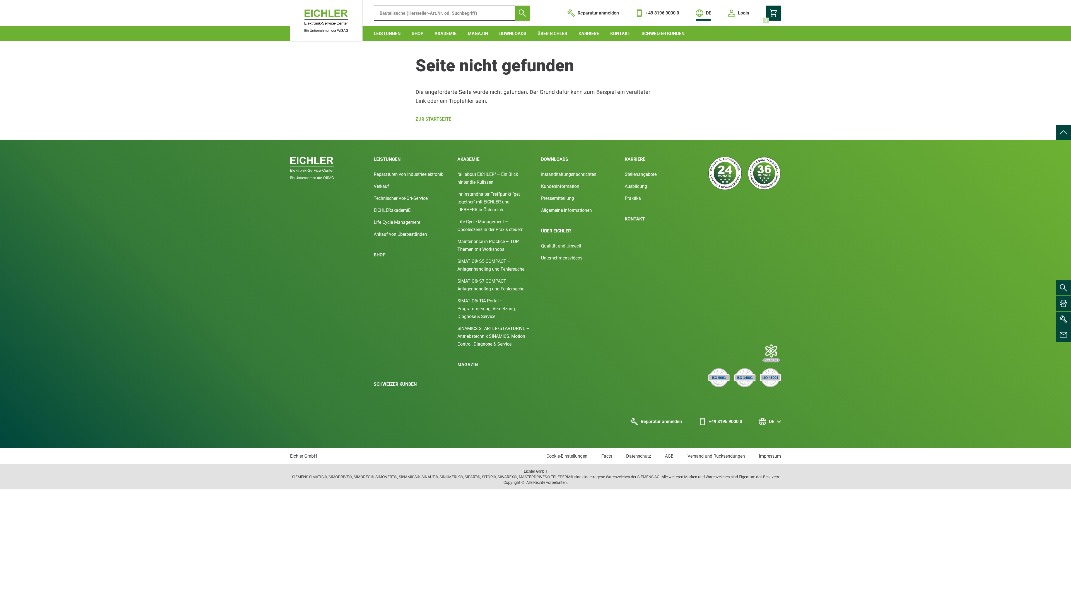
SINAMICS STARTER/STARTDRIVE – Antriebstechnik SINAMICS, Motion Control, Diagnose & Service (493, 336)
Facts (606, 456)
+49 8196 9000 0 (725, 421)
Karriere (588, 33)
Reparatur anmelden (661, 421)
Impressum (770, 456)
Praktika (633, 198)
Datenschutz (638, 456)
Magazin (478, 33)
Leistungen (387, 33)
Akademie (446, 33)
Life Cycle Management (397, 222)
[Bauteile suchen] (522, 13)
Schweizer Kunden (662, 33)
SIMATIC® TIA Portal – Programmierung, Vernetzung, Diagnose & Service (486, 308)
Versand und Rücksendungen (716, 456)
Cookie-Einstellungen (566, 456)
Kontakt (620, 33)
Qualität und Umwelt (561, 246)
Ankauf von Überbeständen (400, 234)
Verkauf (381, 186)
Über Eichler (552, 33)
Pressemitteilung (557, 198)
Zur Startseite (433, 119)
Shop (417, 33)
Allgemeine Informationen (566, 210)
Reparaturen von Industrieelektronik (408, 174)
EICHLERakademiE (392, 210)
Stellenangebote (641, 174)
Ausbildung (636, 186)
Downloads (512, 33)
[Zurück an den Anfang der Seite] (1063, 132)
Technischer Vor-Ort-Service (401, 198)
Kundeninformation (560, 186)
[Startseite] (326, 21)
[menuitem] (1063, 132)
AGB (669, 456)
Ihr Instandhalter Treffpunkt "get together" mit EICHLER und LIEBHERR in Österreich (488, 201)
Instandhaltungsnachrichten (568, 174)
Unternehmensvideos (561, 258)
